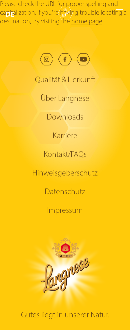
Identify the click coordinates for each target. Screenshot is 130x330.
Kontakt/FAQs (65, 155)
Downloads (65, 118)
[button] (11, 14)
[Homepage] (65, 13)
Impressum (65, 211)
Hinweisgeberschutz (65, 173)
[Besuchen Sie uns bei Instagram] (46, 59)
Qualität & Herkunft (65, 80)
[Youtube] (83, 59)
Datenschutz (65, 192)
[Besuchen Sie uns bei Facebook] (65, 59)
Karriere (65, 136)
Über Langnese (65, 99)
